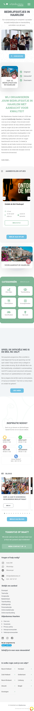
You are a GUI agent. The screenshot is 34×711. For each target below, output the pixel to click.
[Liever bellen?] (16, 456)
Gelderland (21, 675)
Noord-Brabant (6, 680)
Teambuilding (25, 292)
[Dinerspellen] (8, 300)
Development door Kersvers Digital (24, 708)
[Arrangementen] (25, 300)
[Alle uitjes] (8, 289)
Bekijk (8, 505)
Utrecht (3, 686)
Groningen (4, 692)
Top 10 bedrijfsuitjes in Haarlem (9, 83)
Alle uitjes (8, 292)
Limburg (21, 680)
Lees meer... (5, 160)
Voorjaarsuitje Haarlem (17, 265)
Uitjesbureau (22, 705)
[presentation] (3, 488)
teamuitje (27, 119)
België (20, 686)
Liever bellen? (16, 459)
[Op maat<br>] (25, 312)
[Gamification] (8, 312)
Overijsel (21, 669)
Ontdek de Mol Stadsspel (14, 204)
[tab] (8, 669)
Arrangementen (25, 303)
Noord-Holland (6, 669)
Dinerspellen (9, 303)
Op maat (25, 315)
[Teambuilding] (25, 289)
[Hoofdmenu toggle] (29, 4)
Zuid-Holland (5, 675)
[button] (17, 159)
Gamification (9, 315)
